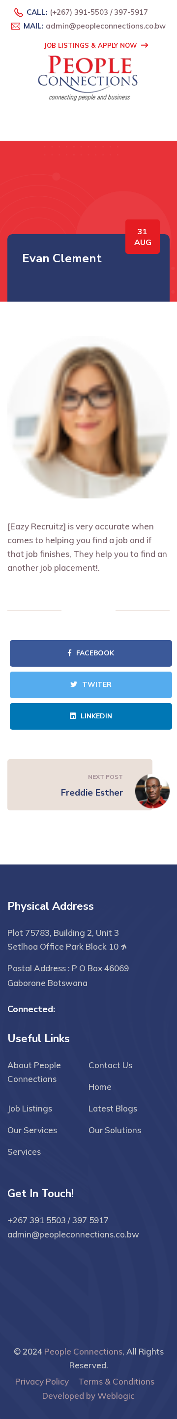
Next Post (105, 776)
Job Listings (29, 1108)
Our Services (32, 1130)
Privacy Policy (42, 1381)
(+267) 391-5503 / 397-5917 (99, 12)
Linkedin (96, 716)
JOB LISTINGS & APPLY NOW (90, 45)
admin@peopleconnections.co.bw (106, 26)
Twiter (97, 684)
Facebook (95, 653)
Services (24, 1151)
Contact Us (110, 1065)
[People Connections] (88, 76)
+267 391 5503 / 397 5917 (58, 1220)
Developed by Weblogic (88, 1395)
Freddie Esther (92, 793)
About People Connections (34, 1072)
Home (100, 1086)
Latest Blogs (112, 1108)
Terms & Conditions (116, 1381)
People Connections (83, 1351)
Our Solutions (114, 1130)
